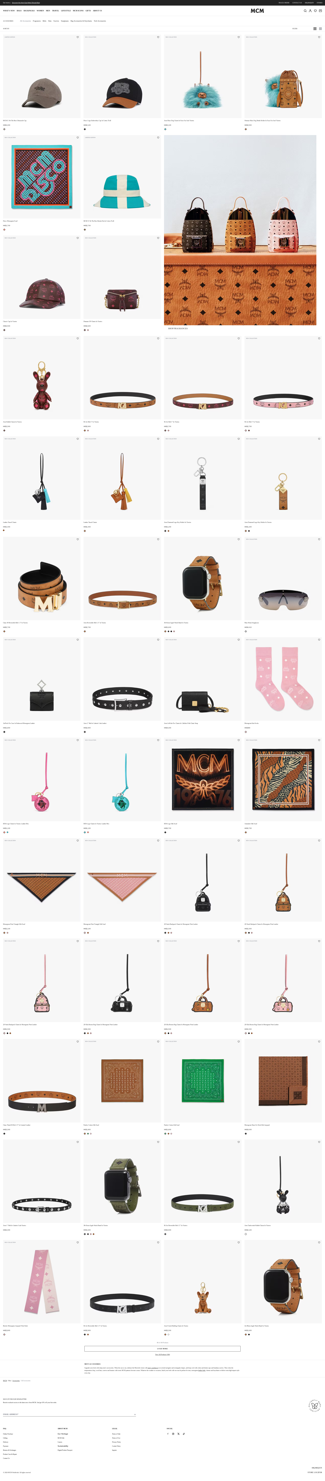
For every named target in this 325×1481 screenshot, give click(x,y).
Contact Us (6, 1458)
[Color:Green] (88, 1133)
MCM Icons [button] (78, 11)
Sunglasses (65, 21)
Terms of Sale (116, 1434)
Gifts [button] (88, 11)
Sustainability (63, 1446)
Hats (49, 21)
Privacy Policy (116, 1442)
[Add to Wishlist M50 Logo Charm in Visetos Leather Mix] (77, 740)
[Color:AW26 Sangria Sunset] (4, 229)
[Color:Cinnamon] (4, 330)
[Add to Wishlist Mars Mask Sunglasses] (319, 539)
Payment (5, 1446)
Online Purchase (8, 1434)
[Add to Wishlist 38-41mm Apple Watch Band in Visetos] (238, 539)
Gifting (5, 1438)
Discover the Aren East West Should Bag (26, 3)
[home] (257, 12)
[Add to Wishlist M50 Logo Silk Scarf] (238, 740)
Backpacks (29, 11)
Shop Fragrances (178, 328)
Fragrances (37, 21)
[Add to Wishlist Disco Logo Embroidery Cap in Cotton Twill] (158, 37)
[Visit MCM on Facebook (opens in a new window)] (168, 1434)
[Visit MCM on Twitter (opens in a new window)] (178, 1434)
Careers (60, 1442)
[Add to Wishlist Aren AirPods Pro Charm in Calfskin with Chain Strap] (238, 640)
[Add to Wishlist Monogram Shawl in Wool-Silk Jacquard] (319, 1042)
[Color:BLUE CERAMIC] (165, 129)
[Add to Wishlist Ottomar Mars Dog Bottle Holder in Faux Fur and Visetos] (319, 37)
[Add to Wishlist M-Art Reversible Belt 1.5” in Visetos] (238, 1142)
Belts (44, 21)
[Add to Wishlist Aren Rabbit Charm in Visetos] (77, 338)
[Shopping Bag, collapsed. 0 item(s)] (320, 10)
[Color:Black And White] (246, 1234)
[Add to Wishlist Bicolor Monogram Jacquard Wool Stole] (77, 1243)
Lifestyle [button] (66, 11)
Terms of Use (116, 1438)
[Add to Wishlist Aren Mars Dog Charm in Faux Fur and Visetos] (238, 37)
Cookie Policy (116, 1446)
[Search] (305, 10)
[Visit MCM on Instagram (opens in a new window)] (173, 1434)
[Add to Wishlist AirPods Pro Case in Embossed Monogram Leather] (77, 640)
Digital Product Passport (65, 1450)
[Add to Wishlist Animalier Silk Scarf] (319, 740)
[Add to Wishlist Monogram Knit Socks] (319, 640)
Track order (284, 3)
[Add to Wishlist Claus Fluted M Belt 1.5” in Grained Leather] (77, 1042)
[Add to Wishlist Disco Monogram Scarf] (77, 138)
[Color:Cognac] (246, 129)
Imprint (114, 1450)
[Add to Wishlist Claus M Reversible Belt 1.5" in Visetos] (77, 539)
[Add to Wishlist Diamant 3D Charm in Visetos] (158, 238)
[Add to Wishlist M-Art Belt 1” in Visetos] (158, 338)
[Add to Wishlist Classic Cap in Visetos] (77, 238)
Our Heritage (63, 1434)
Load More (162, 1349)
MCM (5, 1381)
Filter (294, 29)
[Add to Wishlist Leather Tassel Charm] (77, 439)
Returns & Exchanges (9, 1450)
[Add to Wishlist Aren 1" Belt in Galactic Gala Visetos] (77, 1142)
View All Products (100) (162, 1354)
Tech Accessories (100, 21)
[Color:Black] (85, 129)
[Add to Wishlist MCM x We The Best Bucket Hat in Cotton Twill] (158, 138)
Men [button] (48, 11)
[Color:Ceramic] (85, 229)
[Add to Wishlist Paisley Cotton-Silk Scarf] (158, 1042)
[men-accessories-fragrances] (240, 230)
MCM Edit (61, 1438)
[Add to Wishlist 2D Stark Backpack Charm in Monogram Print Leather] (238, 841)
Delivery (5, 1442)
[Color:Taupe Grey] (4, 129)
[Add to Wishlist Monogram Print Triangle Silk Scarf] (77, 841)
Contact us (297, 3)
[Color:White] (168, 1334)
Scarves (56, 21)
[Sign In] (310, 10)
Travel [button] (55, 11)
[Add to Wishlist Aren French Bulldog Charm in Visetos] (238, 1243)
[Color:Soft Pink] (88, 330)
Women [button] (40, 11)
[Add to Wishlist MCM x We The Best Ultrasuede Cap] (77, 37)
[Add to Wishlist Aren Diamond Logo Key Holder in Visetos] (238, 439)
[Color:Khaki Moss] (168, 631)
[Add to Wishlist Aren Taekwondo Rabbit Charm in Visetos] (319, 1142)
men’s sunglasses (153, 1368)
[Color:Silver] (246, 631)
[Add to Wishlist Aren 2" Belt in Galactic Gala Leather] (158, 640)
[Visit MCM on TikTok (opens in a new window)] (184, 1434)
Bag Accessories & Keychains (81, 21)
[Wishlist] (315, 10)
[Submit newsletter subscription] (135, 1414)
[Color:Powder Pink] (90, 1133)
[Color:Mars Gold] (246, 1133)
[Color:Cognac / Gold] (4, 631)
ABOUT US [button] (97, 11)
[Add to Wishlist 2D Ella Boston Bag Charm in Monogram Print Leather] (158, 941)
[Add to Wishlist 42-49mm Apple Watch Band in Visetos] (319, 1243)
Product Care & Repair (10, 1454)
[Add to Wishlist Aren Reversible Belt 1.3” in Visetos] (158, 539)
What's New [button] (9, 11)
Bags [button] (19, 11)
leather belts (201, 1370)
